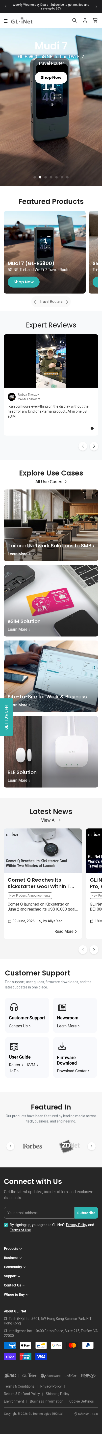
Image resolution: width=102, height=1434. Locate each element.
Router (14, 1065)
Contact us (18, 1026)
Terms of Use (20, 1230)
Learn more (67, 1026)
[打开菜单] (5, 21)
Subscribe (86, 1212)
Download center (72, 1071)
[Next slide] (96, 6)
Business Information (46, 1401)
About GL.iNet (15, 1311)
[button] (34, 177)
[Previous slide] (5, 6)
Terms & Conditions (19, 1386)
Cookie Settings (81, 1401)
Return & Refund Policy (22, 1394)
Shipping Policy (57, 1394)
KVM (31, 1065)
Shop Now (24, 282)
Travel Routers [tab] (51, 302)
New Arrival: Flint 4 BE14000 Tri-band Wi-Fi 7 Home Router (51, 6)
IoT (13, 1071)
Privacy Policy (76, 1225)
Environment (14, 1401)
